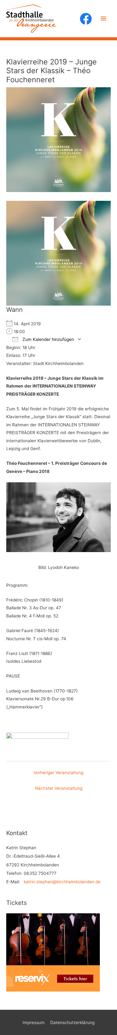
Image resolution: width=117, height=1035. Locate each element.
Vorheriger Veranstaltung (58, 772)
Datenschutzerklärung (72, 1022)
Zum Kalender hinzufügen (47, 339)
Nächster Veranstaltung (58, 788)
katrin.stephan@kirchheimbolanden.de (62, 881)
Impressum (33, 1022)
